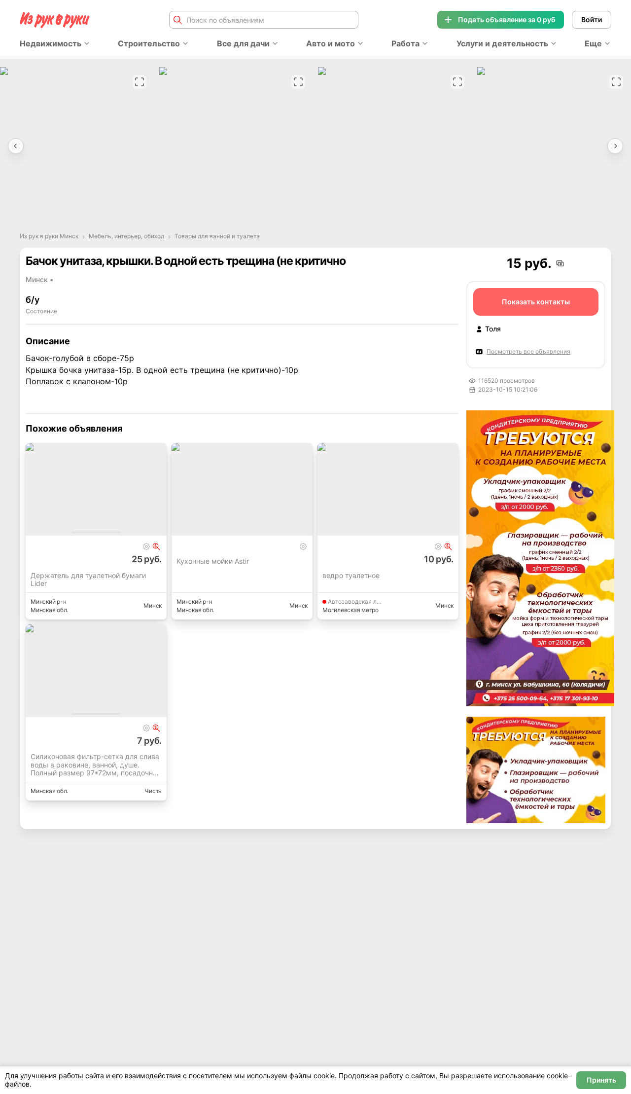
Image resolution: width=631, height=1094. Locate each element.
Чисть (153, 791)
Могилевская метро (350, 610)
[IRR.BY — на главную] (55, 20)
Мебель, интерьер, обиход (126, 236)
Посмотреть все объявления (528, 351)
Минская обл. (49, 610)
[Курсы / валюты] (156, 546)
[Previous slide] (16, 146)
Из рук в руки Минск (49, 236)
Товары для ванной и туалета (217, 236)
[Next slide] (615, 146)
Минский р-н (48, 601)
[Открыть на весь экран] (139, 82)
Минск (152, 605)
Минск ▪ (39, 279)
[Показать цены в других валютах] (560, 263)
